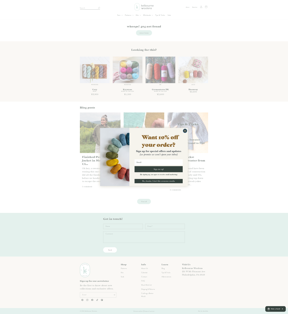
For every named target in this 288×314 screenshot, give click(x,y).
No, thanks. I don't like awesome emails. (158, 181)
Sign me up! (159, 169)
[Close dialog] (185, 131)
